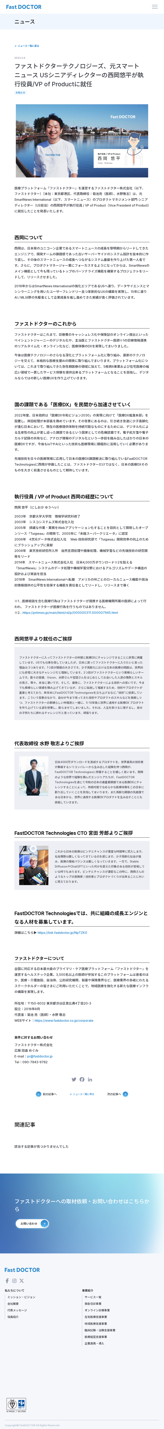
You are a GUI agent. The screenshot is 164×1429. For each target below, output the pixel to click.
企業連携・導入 (94, 1343)
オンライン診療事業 (97, 1310)
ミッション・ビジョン (21, 1297)
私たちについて (14, 1290)
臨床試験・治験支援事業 (100, 1330)
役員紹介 (13, 1317)
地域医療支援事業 (96, 1323)
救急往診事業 (93, 1303)
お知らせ (20, 92)
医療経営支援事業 (96, 1337)
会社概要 (13, 1303)
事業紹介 (87, 1290)
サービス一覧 (93, 1297)
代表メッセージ (17, 1310)
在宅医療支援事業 (96, 1317)
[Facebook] (82, 1080)
